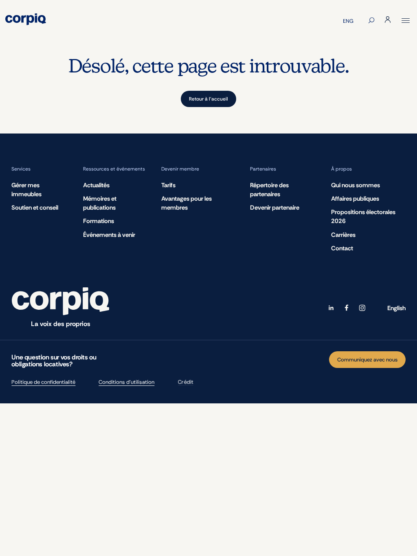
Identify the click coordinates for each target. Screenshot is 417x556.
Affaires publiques (355, 199)
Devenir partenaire (274, 208)
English (396, 308)
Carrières (343, 235)
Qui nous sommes (355, 185)
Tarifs (168, 185)
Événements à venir (109, 235)
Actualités (96, 185)
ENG (348, 21)
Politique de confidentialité (43, 382)
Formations (98, 221)
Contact (342, 248)
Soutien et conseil (34, 208)
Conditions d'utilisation (126, 382)
